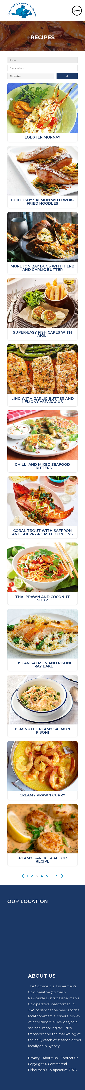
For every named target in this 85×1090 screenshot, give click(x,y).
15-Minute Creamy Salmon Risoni (42, 730)
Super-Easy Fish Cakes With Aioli (42, 334)
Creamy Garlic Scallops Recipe (42, 859)
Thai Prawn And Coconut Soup (42, 598)
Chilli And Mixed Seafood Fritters (42, 466)
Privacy (34, 1058)
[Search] (67, 76)
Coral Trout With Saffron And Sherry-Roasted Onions (42, 532)
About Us (50, 1058)
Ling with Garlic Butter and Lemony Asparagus (42, 400)
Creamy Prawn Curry (42, 795)
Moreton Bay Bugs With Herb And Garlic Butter (42, 268)
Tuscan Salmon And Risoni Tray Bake (42, 664)
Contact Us (69, 1058)
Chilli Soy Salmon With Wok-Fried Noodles (42, 202)
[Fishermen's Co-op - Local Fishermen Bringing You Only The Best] (22, 10)
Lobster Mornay (42, 137)
